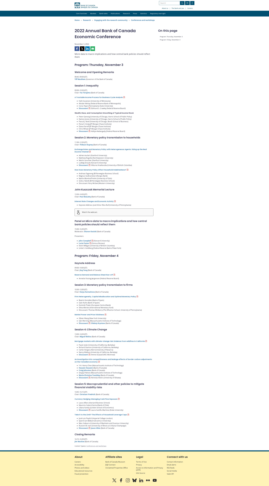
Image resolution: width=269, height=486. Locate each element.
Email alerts (171, 465)
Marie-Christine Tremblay (89, 375)
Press (135, 14)
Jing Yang (83, 270)
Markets (93, 14)
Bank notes (103, 14)
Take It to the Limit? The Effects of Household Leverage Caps (101, 414)
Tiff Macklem (80, 79)
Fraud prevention (81, 474)
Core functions (81, 14)
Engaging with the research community (110, 20)
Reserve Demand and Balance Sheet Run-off (94, 275)
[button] (77, 48)
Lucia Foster (84, 243)
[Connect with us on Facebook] (121, 482)
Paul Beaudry (85, 197)
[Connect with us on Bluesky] (134, 482)
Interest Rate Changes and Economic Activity (94, 201)
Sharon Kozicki (90, 231)
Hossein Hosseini (86, 368)
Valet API (170, 474)
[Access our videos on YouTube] (155, 482)
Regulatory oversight (157, 14)
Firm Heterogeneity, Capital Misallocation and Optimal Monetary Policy (105, 296)
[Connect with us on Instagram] (128, 482)
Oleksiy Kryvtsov (98, 323)
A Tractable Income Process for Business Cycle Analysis (99, 97)
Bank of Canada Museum (115, 462)
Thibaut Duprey (86, 145)
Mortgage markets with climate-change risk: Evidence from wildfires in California (110, 341)
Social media (172, 471)
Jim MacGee (79, 441)
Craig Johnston (85, 370)
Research (126, 14)
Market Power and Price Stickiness (89, 314)
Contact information (175, 462)
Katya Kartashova (87, 292)
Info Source (140, 473)
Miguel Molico (85, 336)
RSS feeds (171, 468)
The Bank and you (177, 8)
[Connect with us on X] (114, 482)
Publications (115, 14)
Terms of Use (141, 462)
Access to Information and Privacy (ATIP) (149, 469)
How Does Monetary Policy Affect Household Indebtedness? (100, 170)
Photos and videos (82, 468)
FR (187, 3)
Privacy (139, 465)
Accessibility (79, 465)
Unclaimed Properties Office (116, 468)
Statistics (143, 14)
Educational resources (83, 471)
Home (77, 20)
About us (165, 8)
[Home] (86, 5)
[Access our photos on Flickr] (148, 482)
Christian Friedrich (87, 394)
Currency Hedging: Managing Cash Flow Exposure (96, 399)
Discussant (83, 108)
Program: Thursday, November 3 (171, 37)
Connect (110, 465)
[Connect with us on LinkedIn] (141, 482)
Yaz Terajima (85, 93)
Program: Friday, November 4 (170, 40)
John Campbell (85, 241)
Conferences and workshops (143, 20)
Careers (190, 8)
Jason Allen (95, 428)
